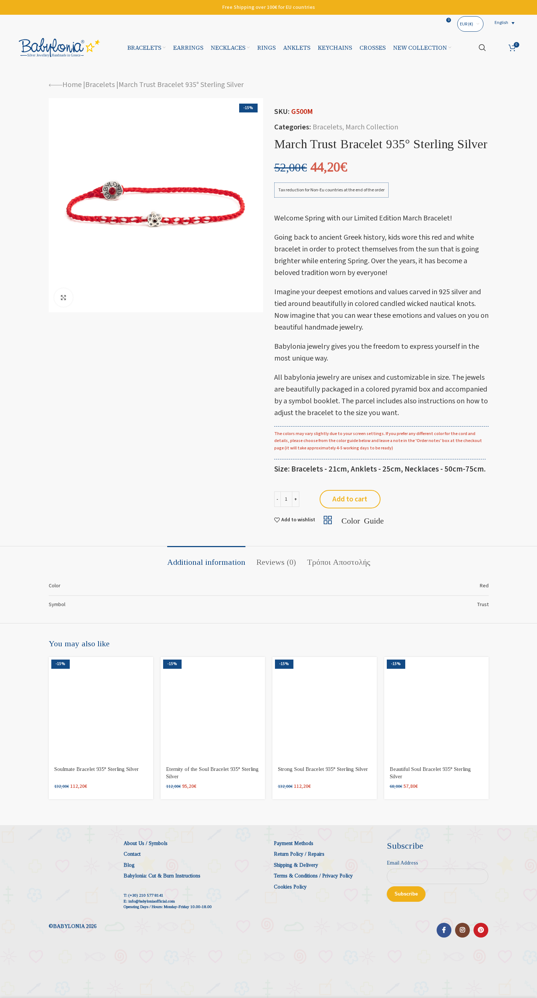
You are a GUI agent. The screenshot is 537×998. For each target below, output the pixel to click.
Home (72, 85)
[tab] (206, 558)
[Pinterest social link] (481, 930)
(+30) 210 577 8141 (145, 895)
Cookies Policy (290, 887)
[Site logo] (59, 47)
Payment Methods (293, 843)
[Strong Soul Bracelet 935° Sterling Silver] (324, 709)
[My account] (497, 47)
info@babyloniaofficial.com (151, 901)
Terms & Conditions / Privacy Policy (313, 876)
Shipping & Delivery (296, 865)
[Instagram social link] (462, 930)
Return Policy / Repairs (299, 854)
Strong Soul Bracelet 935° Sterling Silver (323, 769)
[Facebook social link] (444, 930)
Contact (132, 854)
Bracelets (100, 85)
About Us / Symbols (146, 843)
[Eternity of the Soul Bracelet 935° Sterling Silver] (213, 709)
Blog (129, 865)
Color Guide (362, 520)
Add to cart (350, 499)
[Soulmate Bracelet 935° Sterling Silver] (101, 709)
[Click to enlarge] (63, 297)
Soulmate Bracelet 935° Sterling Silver (96, 769)
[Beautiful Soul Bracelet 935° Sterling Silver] (436, 709)
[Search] (482, 47)
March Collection (371, 127)
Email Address (402, 863)
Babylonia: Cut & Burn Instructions (162, 876)
